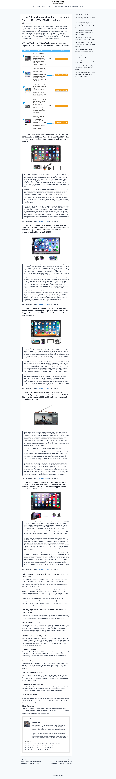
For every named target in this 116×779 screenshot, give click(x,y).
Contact (81, 6)
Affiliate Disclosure (63, 6)
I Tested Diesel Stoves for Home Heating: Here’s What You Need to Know (40, 749)
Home (34, 6)
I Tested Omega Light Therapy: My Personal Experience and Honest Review (84, 67)
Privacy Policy (74, 6)
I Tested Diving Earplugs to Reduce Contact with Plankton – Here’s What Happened (60, 761)
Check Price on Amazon (61, 58)
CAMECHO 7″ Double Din (33, 225)
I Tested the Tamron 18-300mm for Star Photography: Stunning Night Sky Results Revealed (44, 743)
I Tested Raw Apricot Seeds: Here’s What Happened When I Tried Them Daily (30, 761)
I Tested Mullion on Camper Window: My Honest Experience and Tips (39, 745)
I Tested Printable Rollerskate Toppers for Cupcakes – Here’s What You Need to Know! (85, 44)
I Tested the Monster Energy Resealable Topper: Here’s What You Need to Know (41, 747)
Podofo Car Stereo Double (33, 309)
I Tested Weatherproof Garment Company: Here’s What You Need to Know (84, 51)
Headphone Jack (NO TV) (31, 399)
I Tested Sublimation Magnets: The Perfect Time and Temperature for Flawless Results (84, 32)
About (38, 6)
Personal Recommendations (49, 6)
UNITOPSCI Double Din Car (34, 482)
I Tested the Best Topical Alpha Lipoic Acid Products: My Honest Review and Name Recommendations (85, 74)
